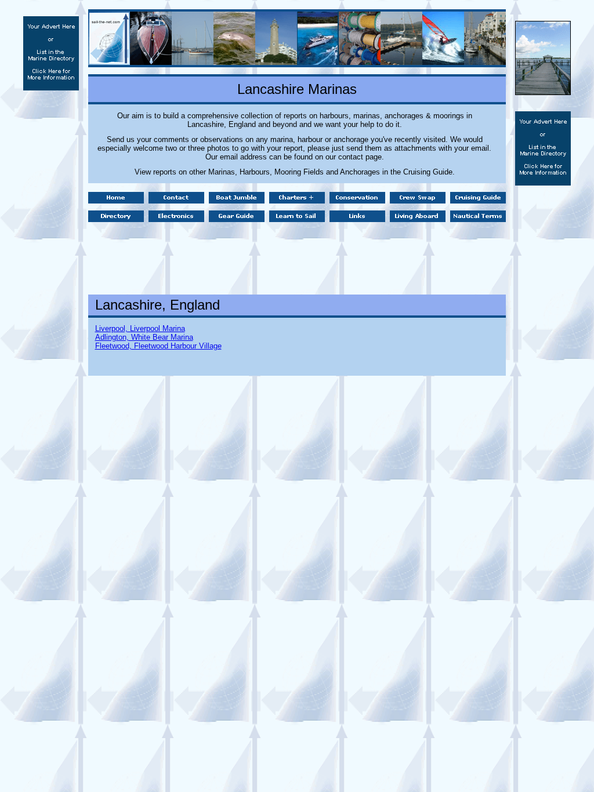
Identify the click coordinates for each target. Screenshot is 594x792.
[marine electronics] (176, 219)
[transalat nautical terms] (478, 219)
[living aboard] (418, 219)
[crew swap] (418, 200)
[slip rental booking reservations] (543, 92)
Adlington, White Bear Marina (144, 337)
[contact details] (176, 200)
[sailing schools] (297, 219)
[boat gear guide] (237, 219)
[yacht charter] (116, 200)
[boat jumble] (237, 200)
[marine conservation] (357, 200)
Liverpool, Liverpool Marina (140, 328)
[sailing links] (357, 219)
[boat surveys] (116, 219)
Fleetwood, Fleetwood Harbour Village (158, 345)
